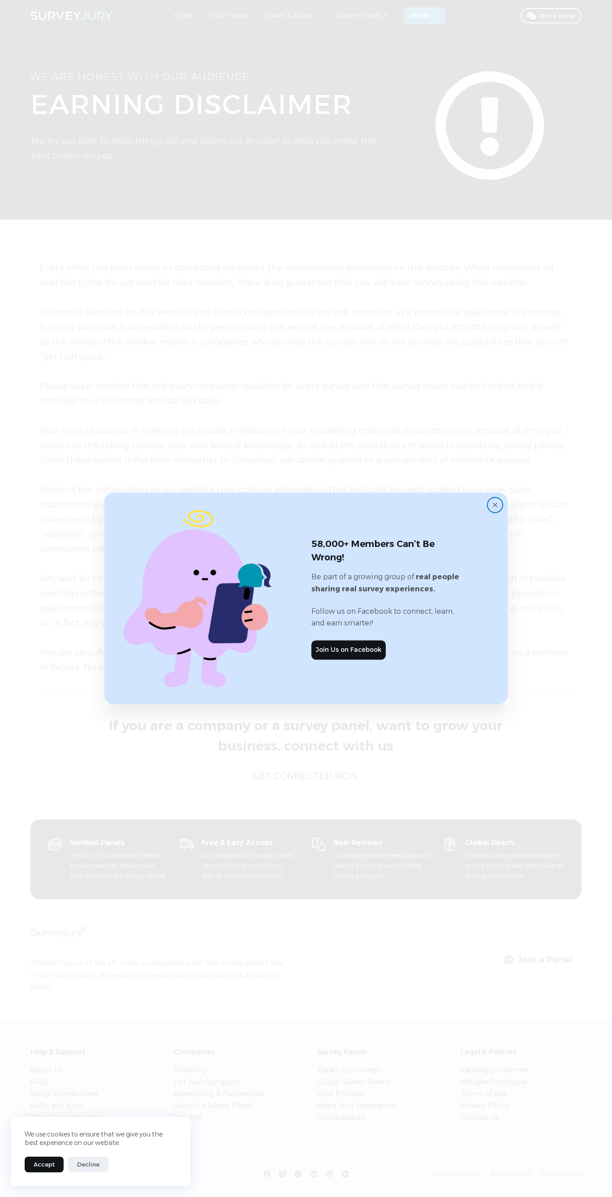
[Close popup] (495, 505)
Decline (88, 1164)
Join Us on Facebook (348, 650)
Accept (44, 1164)
